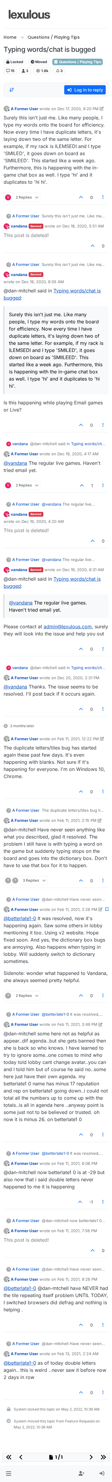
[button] (8, 1474)
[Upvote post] (81, 197)
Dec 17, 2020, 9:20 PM (78, 108)
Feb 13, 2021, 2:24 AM (78, 1353)
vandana (19, 226)
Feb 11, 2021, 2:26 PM (77, 909)
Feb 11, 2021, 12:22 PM (78, 738)
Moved (40, 62)
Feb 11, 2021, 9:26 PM (77, 1279)
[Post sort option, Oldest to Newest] (11, 89)
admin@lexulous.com (68, 626)
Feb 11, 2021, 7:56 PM (77, 1230)
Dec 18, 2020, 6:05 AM (43, 281)
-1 (91, 1201)
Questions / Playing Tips (79, 62)
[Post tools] (103, 197)
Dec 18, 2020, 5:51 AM (83, 226)
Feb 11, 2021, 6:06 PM (77, 1163)
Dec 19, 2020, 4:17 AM (78, 453)
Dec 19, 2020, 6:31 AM (83, 569)
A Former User (24, 108)
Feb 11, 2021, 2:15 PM (76, 820)
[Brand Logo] (30, 14)
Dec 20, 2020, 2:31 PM (78, 677)
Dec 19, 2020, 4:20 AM (43, 521)
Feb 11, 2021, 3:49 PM (77, 1024)
